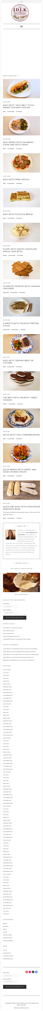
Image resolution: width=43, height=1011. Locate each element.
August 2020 (7, 874)
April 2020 (6, 885)
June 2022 (6, 811)
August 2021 (7, 840)
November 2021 (8, 831)
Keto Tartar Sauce (8, 630)
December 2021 (7, 829)
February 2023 (7, 789)
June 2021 (6, 846)
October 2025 (7, 698)
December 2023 (7, 760)
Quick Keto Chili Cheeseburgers (21, 435)
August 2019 (7, 908)
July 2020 (6, 877)
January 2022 (7, 826)
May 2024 (5, 746)
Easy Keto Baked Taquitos (11, 636)
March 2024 (6, 752)
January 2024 (7, 758)
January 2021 (7, 860)
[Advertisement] (21, 51)
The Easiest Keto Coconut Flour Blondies (25, 654)
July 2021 (6, 843)
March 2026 (6, 684)
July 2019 (6, 911)
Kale (15, 1008)
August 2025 (7, 704)
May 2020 (5, 882)
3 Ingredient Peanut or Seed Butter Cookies (17, 639)
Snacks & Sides (6, 329)
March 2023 (6, 786)
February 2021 (7, 857)
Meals (4, 111)
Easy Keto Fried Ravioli (16, 179)
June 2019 (6, 914)
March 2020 (6, 888)
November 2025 (8, 695)
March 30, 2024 (6, 101)
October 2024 (7, 732)
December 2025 (7, 692)
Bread (4, 218)
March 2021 (6, 854)
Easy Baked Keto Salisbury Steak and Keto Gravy (18, 143)
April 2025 (6, 715)
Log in (5, 950)
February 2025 (7, 721)
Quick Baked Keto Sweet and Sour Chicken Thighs (19, 471)
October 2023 (7, 766)
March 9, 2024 (6, 357)
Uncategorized (8, 940)
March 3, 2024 (6, 466)
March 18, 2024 (6, 211)
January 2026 (7, 689)
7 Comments (23, 329)
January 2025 (7, 724)
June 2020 (6, 880)
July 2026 (6, 672)
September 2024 (8, 735)
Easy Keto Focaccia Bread (18, 214)
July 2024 (6, 740)
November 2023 (8, 763)
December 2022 (7, 794)
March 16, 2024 (6, 245)
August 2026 (7, 670)
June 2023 (6, 777)
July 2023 (6, 775)
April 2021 (6, 851)
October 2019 (7, 902)
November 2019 (8, 900)
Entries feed (7, 953)
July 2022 (6, 809)
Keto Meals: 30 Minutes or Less (12, 628)
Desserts (5, 255)
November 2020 (8, 865)
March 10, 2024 (6, 320)
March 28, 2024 (6, 139)
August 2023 (7, 772)
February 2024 (7, 755)
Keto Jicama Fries (8, 633)
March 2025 (6, 718)
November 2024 (8, 729)
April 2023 (6, 783)
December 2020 (7, 863)
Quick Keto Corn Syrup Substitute (23, 657)
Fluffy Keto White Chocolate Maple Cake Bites (20, 250)
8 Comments (22, 292)
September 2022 (8, 803)
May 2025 (5, 712)
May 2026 (5, 678)
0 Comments (19, 111)
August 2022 (7, 806)
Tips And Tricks (7, 938)
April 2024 (6, 749)
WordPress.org (8, 959)
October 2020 (7, 868)
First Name (6, 603)
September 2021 (8, 837)
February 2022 (7, 823)
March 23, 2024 (6, 176)
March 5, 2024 (6, 431)
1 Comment (20, 403)
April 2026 (6, 681)
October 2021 (7, 834)
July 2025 (6, 706)
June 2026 (6, 675)
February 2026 (7, 687)
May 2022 (5, 814)
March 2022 (6, 820)
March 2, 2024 (6, 503)
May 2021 (5, 848)
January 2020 (7, 894)
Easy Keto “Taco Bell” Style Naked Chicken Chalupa (18, 106)
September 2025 (8, 701)
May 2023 (5, 780)
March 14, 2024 (6, 283)
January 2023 (7, 792)
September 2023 (8, 769)
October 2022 (7, 800)
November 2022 (8, 797)
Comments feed (8, 956)
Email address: (7, 610)
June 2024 (6, 743)
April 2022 (6, 817)
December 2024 (7, 726)
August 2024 (7, 738)
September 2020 (8, 871)
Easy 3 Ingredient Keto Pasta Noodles (24, 651)
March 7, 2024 (6, 394)
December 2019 (7, 897)
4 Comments (19, 218)
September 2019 (8, 905)
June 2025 (6, 709)
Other (7, 292)
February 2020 (7, 891)
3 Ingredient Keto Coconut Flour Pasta (24, 649)
